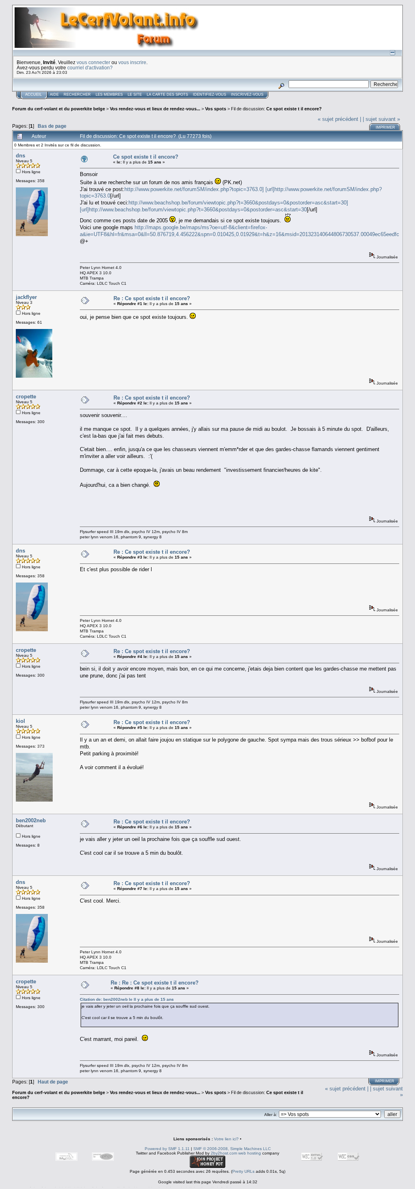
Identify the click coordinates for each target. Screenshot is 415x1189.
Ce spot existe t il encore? (294, 108)
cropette (26, 396)
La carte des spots (167, 94)
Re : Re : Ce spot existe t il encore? (155, 983)
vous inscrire (132, 62)
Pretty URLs (243, 1171)
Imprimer (385, 127)
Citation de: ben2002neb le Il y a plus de (127, 999)
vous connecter (93, 62)
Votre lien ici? (226, 1139)
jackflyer (26, 297)
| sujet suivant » (381, 119)
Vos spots (215, 108)
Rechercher (77, 94)
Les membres (109, 94)
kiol (20, 721)
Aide (54, 94)
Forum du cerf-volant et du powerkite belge (58, 108)
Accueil (33, 94)
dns (20, 156)
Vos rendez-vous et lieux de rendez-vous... (155, 108)
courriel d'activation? (90, 67)
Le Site (135, 94)
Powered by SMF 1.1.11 (167, 1148)
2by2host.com (224, 1153)
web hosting (249, 1153)
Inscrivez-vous (247, 94)
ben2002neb (31, 820)
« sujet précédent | (339, 119)
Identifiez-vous (209, 94)
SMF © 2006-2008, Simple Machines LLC (232, 1148)
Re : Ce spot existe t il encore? (151, 298)
